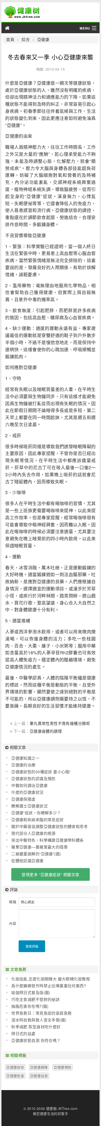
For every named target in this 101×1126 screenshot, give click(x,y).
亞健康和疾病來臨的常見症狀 (37, 819)
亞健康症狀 (15, 1067)
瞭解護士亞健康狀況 (29, 806)
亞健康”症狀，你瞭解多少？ (36, 813)
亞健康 (43, 40)
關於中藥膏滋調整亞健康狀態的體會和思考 (49, 826)
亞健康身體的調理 (46, 731)
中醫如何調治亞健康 (29, 785)
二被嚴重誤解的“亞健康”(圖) (36, 854)
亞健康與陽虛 (23, 799)
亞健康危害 (15, 1075)
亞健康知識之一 (25, 758)
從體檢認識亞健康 (27, 860)
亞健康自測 (39, 1075)
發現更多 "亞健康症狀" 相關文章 (50, 874)
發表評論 (31, 946)
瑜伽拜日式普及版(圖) (30, 992)
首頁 (10, 40)
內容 (12, 923)
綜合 (26, 40)
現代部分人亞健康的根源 (33, 833)
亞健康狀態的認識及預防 (33, 778)
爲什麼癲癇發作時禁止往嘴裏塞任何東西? (48, 985)
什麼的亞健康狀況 (27, 792)
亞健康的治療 (23, 765)
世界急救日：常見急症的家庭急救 (41, 1013)
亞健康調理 (39, 1067)
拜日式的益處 (23, 1033)
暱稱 (12, 901)
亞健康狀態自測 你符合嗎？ (36, 1040)
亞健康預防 (62, 1067)
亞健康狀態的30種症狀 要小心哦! (40, 772)
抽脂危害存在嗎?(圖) (30, 1006)
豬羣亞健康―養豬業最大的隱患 (39, 847)
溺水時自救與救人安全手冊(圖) (38, 1020)
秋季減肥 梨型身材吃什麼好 (36, 1027)
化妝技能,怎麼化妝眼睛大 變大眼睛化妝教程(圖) (48, 979)
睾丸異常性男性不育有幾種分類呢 (60, 723)
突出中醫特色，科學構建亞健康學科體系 (47, 840)
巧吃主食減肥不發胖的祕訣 (35, 999)
